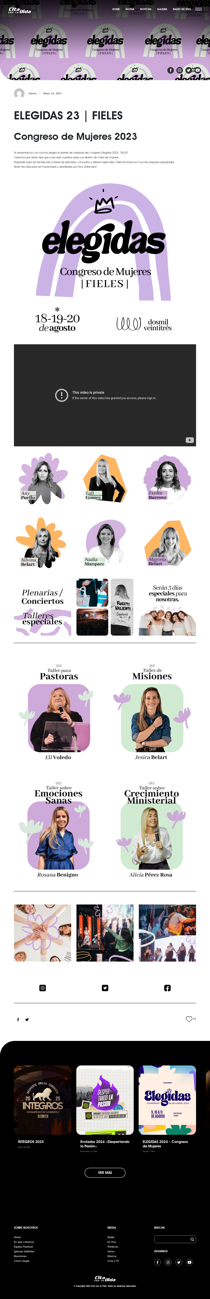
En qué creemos (24, 1242)
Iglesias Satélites (24, 1251)
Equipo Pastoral (23, 1246)
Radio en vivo (182, 9)
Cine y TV (113, 1261)
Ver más (105, 1172)
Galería (162, 9)
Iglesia (130, 9)
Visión (17, 1237)
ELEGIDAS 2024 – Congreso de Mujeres (165, 1144)
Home (116, 9)
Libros (111, 1251)
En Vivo (111, 1242)
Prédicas (112, 1246)
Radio (111, 1237)
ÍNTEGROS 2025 (31, 1142)
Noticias (145, 9)
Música (111, 1256)
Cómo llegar (22, 1261)
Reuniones (20, 1256)
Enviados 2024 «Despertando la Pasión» (104, 1144)
